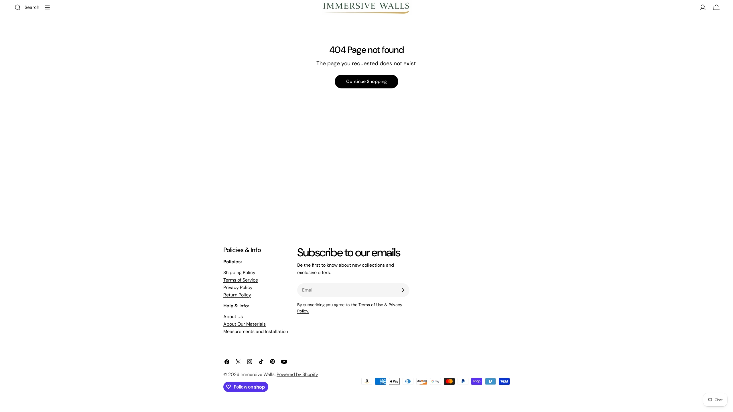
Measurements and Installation (255, 331)
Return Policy (237, 295)
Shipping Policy (239, 273)
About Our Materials (244, 324)
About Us (233, 317)
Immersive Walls (258, 374)
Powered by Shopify (297, 374)
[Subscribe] (403, 290)
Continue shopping (366, 81)
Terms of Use (370, 304)
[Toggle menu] (47, 7)
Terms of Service (240, 280)
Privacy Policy (238, 287)
